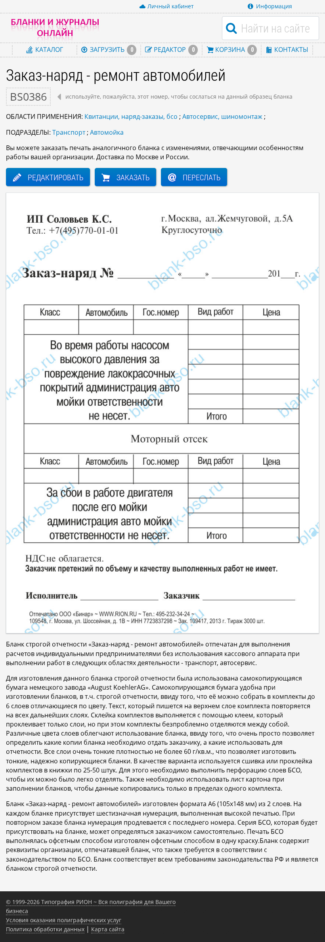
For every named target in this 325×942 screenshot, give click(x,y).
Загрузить (110, 49)
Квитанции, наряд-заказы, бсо (131, 116)
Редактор (173, 49)
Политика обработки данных (45, 929)
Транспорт (68, 132)
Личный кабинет (170, 6)
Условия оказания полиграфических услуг (63, 920)
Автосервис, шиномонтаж (222, 116)
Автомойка (107, 132)
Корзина (234, 49)
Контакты (290, 49)
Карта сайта (107, 929)
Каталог (48, 49)
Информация (274, 6)
